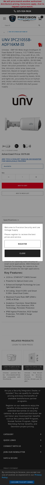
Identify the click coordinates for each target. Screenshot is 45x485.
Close (22, 253)
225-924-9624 (23, 11)
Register (22, 244)
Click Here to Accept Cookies (22, 482)
